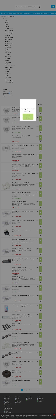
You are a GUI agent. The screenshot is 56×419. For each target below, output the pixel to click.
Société (28, 115)
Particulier (28, 118)
